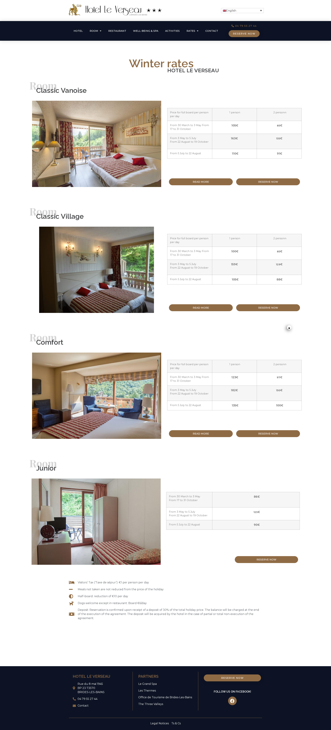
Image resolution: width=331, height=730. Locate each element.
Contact (211, 30)
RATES (191, 30)
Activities (172, 30)
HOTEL (78, 30)
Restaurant (117, 30)
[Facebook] (232, 701)
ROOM (94, 30)
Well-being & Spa (145, 30)
